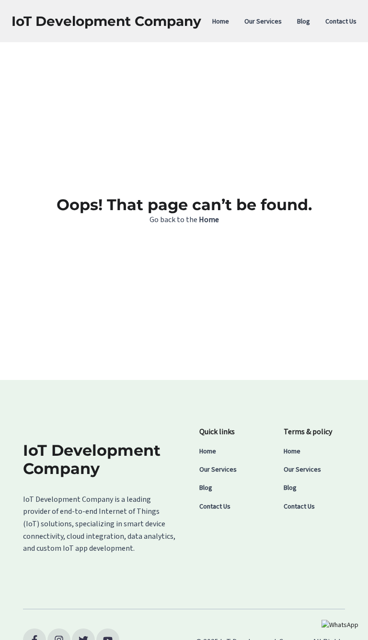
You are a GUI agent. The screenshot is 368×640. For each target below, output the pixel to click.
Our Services (263, 21)
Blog (303, 21)
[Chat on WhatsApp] (340, 625)
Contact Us (340, 21)
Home (220, 21)
